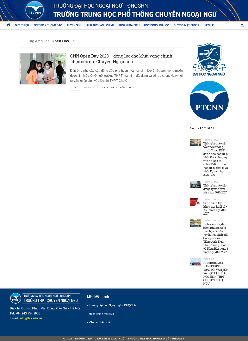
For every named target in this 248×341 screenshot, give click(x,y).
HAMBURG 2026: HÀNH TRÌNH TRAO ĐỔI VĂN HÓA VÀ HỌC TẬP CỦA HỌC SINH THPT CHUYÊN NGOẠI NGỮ (215, 273)
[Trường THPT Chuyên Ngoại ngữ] (124, 10)
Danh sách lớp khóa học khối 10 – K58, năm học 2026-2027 (215, 208)
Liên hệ (209, 25)
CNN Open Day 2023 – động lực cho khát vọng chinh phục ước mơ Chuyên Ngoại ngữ (121, 58)
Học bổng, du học (156, 25)
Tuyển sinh (74, 25)
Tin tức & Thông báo (48, 25)
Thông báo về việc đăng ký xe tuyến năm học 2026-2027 (215, 189)
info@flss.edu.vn (30, 318)
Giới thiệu (22, 25)
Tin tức (208, 259)
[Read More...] (75, 87)
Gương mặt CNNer (186, 25)
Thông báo (211, 139)
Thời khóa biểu (129, 25)
